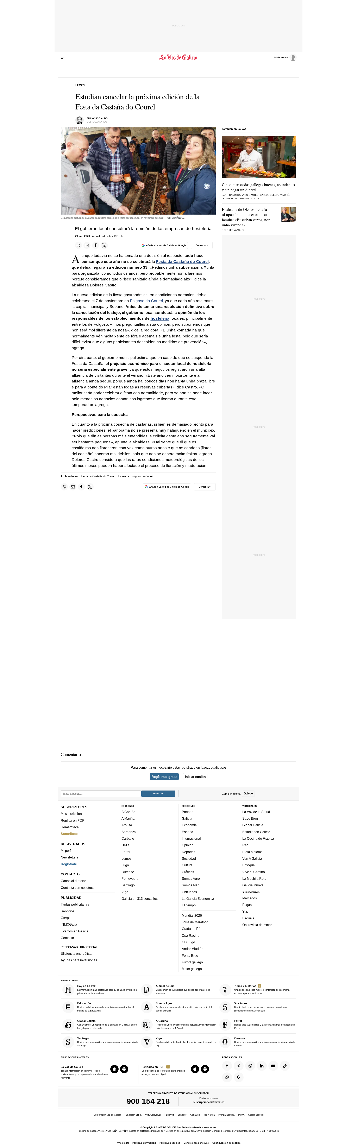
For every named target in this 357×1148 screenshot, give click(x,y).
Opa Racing (190, 935)
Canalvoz (195, 1115)
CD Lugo (188, 942)
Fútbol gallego (192, 962)
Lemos (126, 858)
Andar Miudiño (192, 949)
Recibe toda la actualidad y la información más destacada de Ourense (264, 1042)
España (187, 832)
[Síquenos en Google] (239, 1077)
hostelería (160, 318)
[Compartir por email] (86, 245)
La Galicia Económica (198, 898)
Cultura (187, 865)
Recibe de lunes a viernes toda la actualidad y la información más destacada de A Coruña (186, 1024)
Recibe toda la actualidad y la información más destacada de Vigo (186, 1042)
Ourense (127, 872)
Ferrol (125, 852)
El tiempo (189, 905)
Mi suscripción (71, 814)
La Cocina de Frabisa (258, 838)
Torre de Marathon (195, 922)
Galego (248, 793)
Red (245, 845)
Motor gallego (192, 969)
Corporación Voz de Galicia (107, 1115)
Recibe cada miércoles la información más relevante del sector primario (184, 1007)
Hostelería (123, 476)
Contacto (67, 938)
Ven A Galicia (252, 858)
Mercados (249, 898)
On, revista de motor (257, 925)
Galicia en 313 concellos (139, 898)
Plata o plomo (252, 852)
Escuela (248, 918)
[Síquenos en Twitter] (239, 1066)
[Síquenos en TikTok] (285, 1066)
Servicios (67, 911)
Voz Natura (209, 1115)
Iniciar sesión (195, 777)
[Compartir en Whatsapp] (78, 245)
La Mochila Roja (254, 878)
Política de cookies (169, 1143)
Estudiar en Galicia (256, 832)
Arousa (126, 825)
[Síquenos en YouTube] (273, 1066)
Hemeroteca (70, 827)
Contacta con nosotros (77, 887)
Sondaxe (182, 1115)
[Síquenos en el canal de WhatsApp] (227, 1077)
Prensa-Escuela (226, 1115)
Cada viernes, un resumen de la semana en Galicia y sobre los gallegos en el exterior (107, 1024)
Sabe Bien (250, 818)
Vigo (124, 892)
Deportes (188, 852)
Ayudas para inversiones (79, 960)
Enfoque (248, 865)
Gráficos (188, 872)
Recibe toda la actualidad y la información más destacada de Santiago (107, 1042)
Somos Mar (190, 885)
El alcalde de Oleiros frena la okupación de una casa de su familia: (246, 217)
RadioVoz (169, 1115)
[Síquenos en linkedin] (262, 1066)
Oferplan (67, 918)
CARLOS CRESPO (269, 195)
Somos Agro (191, 878)
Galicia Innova (252, 885)
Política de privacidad (144, 1143)
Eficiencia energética (76, 953)
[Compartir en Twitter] (104, 245)
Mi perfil (66, 850)
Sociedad (189, 858)
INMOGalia (69, 924)
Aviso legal (123, 1143)
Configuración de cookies (226, 1143)
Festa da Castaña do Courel (182, 261)
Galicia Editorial (255, 1115)
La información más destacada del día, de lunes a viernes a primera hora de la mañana (107, 989)
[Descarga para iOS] (114, 1069)
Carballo (127, 838)
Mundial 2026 (192, 915)
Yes (245, 911)
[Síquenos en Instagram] (250, 1066)
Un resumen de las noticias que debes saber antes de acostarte (183, 989)
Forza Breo (190, 955)
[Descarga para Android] (124, 1069)
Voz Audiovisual (153, 1115)
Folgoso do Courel (146, 301)
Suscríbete (69, 834)
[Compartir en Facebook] (95, 245)
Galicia (187, 818)
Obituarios (189, 892)
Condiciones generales (196, 1143)
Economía (189, 825)
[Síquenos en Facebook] (227, 1066)
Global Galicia (252, 825)
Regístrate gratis (164, 777)
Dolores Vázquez (233, 230)
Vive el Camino (253, 872)
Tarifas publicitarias (75, 904)
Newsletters (69, 857)
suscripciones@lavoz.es (208, 1102)
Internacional (191, 838)
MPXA (241, 1115)
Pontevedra (129, 878)
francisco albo (97, 118)
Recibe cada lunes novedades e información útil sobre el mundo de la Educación (105, 1007)
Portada (187, 812)
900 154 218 (148, 1101)
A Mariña (127, 818)
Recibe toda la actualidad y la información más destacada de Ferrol (264, 1024)
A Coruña (128, 812)
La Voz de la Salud (256, 812)
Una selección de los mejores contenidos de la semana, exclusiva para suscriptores (262, 989)
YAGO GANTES (250, 195)
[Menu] (63, 57)
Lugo (125, 865)
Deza (125, 845)
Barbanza (128, 832)
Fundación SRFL (133, 1115)
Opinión (187, 845)
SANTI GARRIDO (231, 195)
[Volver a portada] (178, 57)
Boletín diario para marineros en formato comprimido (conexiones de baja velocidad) (260, 1007)
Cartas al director (73, 881)
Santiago (128, 885)
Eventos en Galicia (74, 931)
